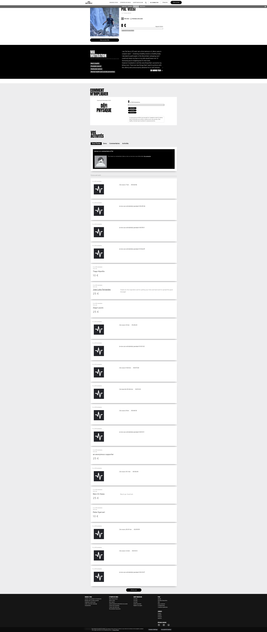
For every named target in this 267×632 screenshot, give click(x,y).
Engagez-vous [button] (114, 2)
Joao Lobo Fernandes (102, 290)
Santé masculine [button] (138, 2)
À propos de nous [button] (125, 2)
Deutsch (142, 6)
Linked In (169, 625)
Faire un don (176, 2)
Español (130, 6)
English (124, 6)
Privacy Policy (115, 630)
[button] (146, 2)
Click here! (159, 625)
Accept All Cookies (166, 629)
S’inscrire (165, 2)
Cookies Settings (153, 629)
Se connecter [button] (154, 2)
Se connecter (147, 156)
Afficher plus (134, 590)
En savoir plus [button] (156, 70)
